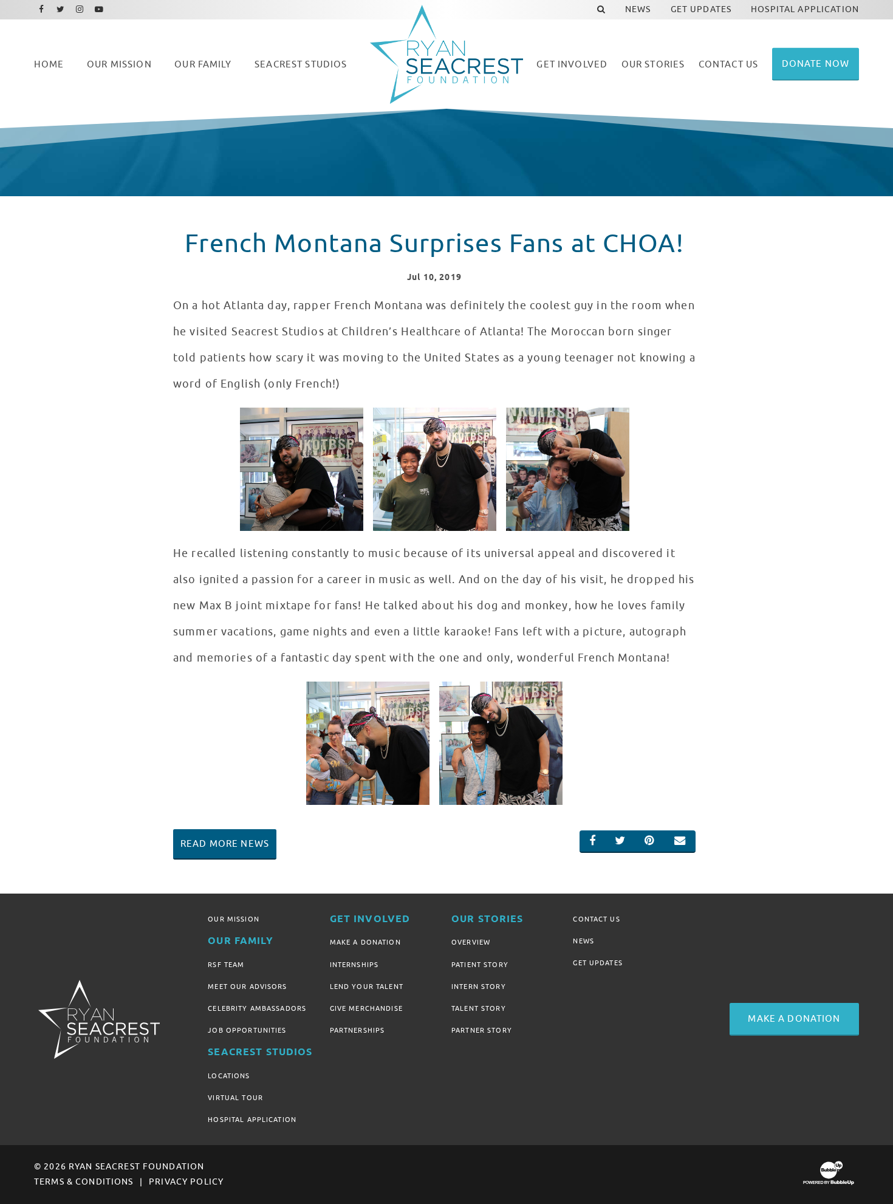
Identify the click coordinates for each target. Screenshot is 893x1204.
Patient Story (479, 964)
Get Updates (598, 963)
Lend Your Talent (366, 986)
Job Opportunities (247, 1030)
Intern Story (478, 986)
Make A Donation (365, 942)
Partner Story (481, 1030)
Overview (470, 942)
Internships (354, 964)
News (583, 941)
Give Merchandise (366, 1008)
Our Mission (233, 919)
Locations (229, 1076)
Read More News (224, 844)
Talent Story (478, 1008)
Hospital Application (252, 1119)
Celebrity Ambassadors (257, 1008)
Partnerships (357, 1030)
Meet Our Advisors (247, 986)
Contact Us (596, 919)
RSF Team (226, 964)
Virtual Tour (235, 1097)
